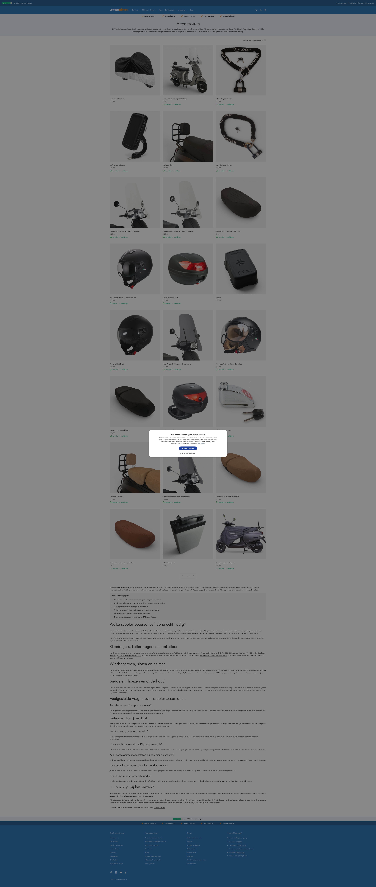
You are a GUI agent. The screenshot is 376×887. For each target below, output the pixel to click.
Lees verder (201, 443)
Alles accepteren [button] (188, 448)
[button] (188, 453)
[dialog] (188, 443)
